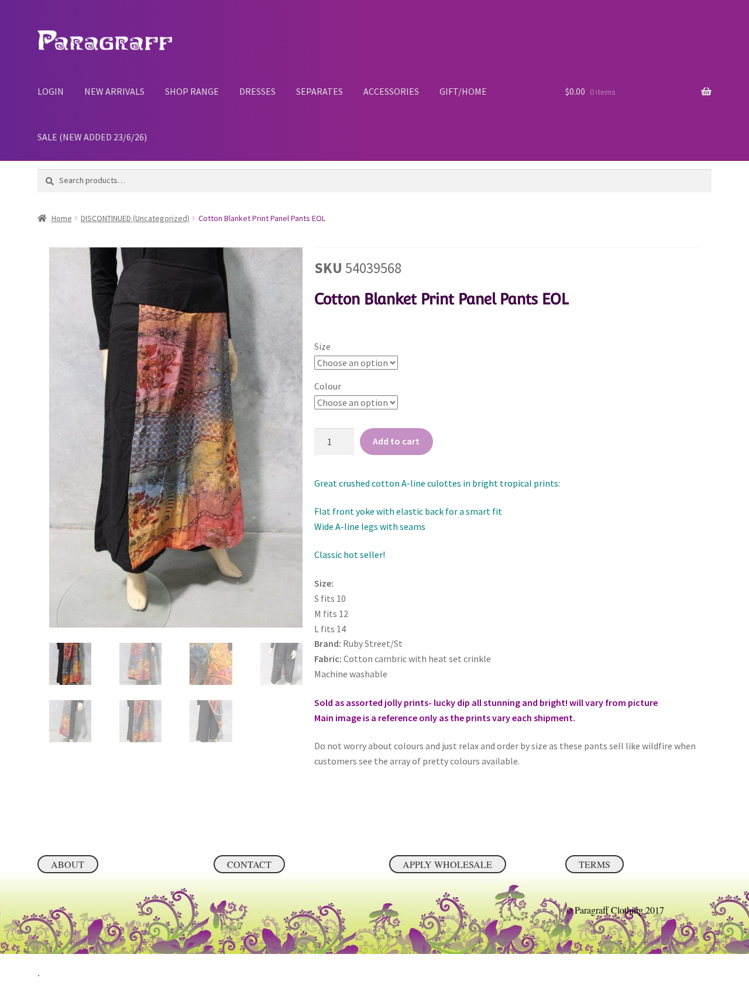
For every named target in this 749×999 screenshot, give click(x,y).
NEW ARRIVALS (114, 91)
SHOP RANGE (192, 91)
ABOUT (67, 864)
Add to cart (396, 441)
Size (322, 346)
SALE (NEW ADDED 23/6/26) (92, 137)
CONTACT (249, 864)
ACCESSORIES (391, 91)
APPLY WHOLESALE (447, 864)
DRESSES (257, 91)
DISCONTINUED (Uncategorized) (135, 218)
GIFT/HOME (463, 91)
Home (61, 218)
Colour (327, 386)
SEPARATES (319, 91)
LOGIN (50, 91)
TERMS (594, 864)
